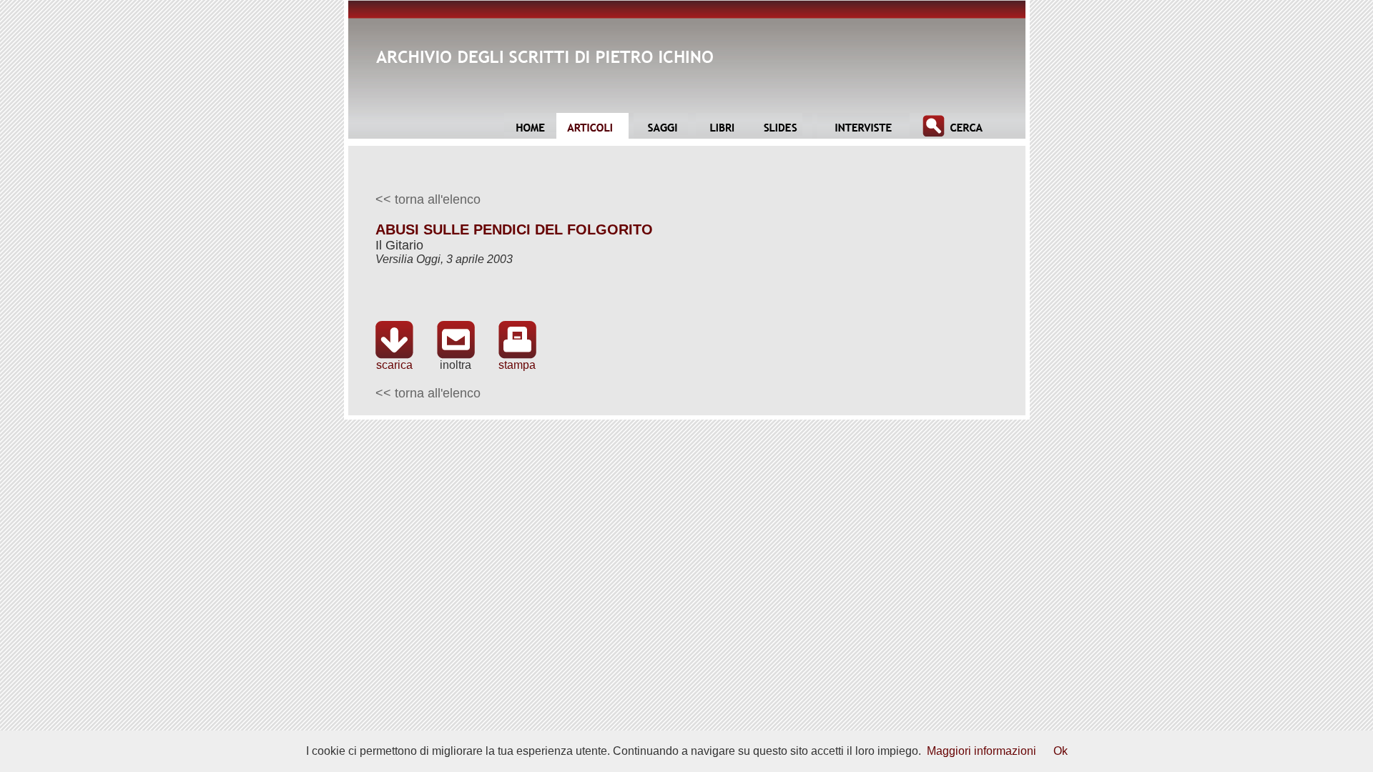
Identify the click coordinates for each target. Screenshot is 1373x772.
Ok (1060, 751)
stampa (517, 365)
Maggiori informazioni (981, 751)
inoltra (455, 365)
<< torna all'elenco (428, 199)
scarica (394, 365)
